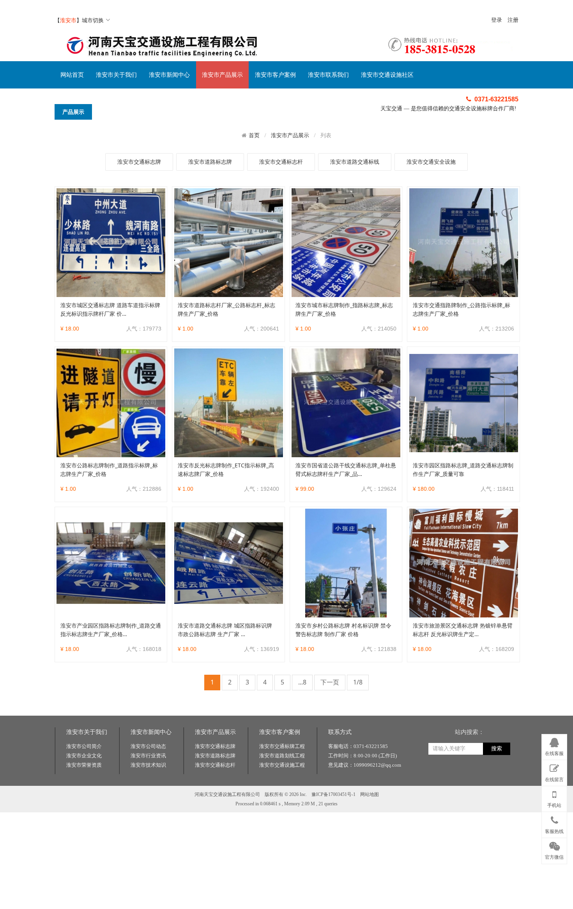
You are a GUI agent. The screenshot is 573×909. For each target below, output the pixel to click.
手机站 (554, 805)
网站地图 (369, 794)
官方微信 (554, 857)
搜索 (496, 749)
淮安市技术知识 (148, 765)
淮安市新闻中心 (169, 75)
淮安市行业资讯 (148, 756)
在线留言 (554, 779)
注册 (513, 20)
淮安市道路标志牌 (210, 161)
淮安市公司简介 (84, 746)
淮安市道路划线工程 (282, 756)
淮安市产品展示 (222, 75)
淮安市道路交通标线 (354, 161)
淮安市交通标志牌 (139, 161)
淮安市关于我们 (116, 75)
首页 (254, 135)
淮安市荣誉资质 (84, 765)
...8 (302, 682)
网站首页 (72, 75)
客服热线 (554, 831)
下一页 (329, 682)
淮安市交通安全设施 (431, 161)
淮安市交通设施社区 (387, 75)
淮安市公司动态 (148, 746)
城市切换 (93, 20)
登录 (496, 20)
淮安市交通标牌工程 (282, 746)
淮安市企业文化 (84, 756)
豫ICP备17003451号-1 (333, 794)
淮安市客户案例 (275, 75)
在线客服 (554, 753)
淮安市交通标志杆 (281, 161)
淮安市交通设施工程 (282, 765)
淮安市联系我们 (328, 75)
